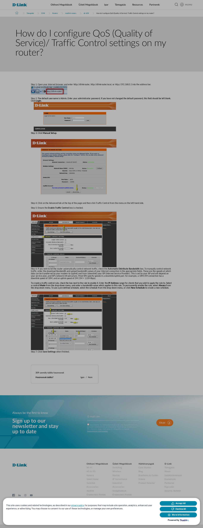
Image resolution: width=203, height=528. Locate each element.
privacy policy (77, 505)
